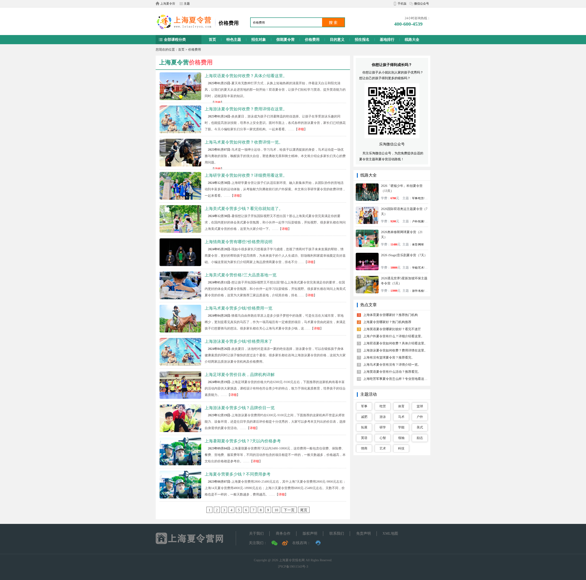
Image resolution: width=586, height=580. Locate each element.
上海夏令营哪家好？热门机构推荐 (387, 322)
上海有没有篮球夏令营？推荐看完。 (389, 357)
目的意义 (337, 39)
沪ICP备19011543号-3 (293, 566)
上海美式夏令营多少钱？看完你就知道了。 (244, 208)
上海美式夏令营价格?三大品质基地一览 (241, 275)
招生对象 (258, 39)
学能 (401, 427)
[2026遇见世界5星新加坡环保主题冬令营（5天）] (367, 277)
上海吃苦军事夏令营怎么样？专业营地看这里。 (397, 379)
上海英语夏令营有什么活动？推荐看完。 (392, 371)
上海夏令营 (167, 3)
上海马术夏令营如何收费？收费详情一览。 (244, 142)
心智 (383, 438)
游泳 (383, 417)
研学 (383, 427)
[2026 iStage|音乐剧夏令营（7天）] (367, 254)
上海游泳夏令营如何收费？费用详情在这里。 (246, 109)
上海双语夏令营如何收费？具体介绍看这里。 (246, 76)
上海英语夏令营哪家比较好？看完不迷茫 (392, 329)
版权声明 (310, 533)
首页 (212, 39)
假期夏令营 (285, 39)
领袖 (401, 438)
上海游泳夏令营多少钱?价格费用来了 (238, 341)
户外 (420, 417)
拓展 (364, 427)
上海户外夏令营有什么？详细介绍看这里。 (393, 336)
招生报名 (362, 39)
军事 (364, 406)
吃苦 (383, 406)
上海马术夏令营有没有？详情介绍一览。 (392, 364)
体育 (401, 406)
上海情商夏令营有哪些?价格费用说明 (238, 242)
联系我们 (336, 533)
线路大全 (412, 39)
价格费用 (312, 39)
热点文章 (368, 304)
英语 (364, 438)
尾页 (303, 510)
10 (276, 510)
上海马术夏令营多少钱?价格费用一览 (238, 308)
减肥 (364, 417)
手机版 (402, 3)
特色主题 (233, 39)
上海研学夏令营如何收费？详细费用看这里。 (246, 175)
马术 (401, 417)
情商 (364, 448)
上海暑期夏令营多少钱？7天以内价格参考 (243, 441)
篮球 (420, 406)
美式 (420, 427)
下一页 (289, 510)
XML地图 (390, 533)
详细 (217, 102)
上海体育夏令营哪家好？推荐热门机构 (390, 315)
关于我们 (256, 533)
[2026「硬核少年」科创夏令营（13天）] (367, 185)
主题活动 (368, 394)
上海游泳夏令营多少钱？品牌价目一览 (240, 408)
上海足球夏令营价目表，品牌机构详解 (240, 374)
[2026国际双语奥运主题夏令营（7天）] (367, 208)
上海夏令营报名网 (292, 560)
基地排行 (387, 39)
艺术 (383, 448)
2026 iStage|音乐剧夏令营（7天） (404, 255)
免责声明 (363, 533)
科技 (401, 448)
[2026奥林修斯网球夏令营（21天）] (367, 231)
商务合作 (283, 533)
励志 (420, 438)
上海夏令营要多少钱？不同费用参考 (238, 474)
